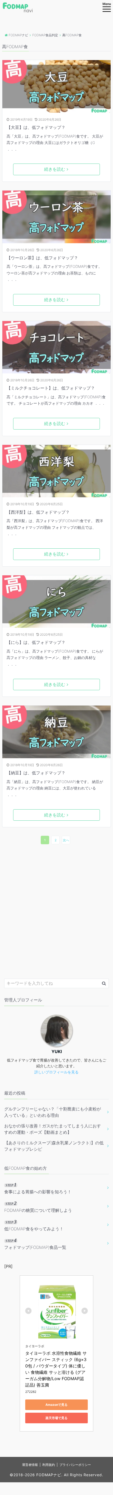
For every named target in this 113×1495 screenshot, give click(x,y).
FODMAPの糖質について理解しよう (38, 1206)
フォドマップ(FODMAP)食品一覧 (35, 1243)
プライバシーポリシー (75, 1465)
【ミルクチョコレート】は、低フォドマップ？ (51, 388)
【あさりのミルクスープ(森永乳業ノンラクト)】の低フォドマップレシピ (54, 1146)
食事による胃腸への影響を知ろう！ (37, 1188)
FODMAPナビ (48, 1475)
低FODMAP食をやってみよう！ (34, 1225)
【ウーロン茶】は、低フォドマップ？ (42, 257)
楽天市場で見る (56, 1418)
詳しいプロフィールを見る (56, 1072)
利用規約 (48, 1465)
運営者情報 (30, 1465)
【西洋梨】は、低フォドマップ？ (38, 512)
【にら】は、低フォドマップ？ (36, 642)
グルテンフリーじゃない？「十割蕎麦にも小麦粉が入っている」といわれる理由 (52, 1112)
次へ (66, 840)
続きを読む (54, 169)
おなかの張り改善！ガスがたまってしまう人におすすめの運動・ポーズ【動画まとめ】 (52, 1129)
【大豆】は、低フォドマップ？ (36, 127)
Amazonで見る (56, 1405)
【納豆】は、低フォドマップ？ (36, 772)
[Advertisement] (56, 911)
